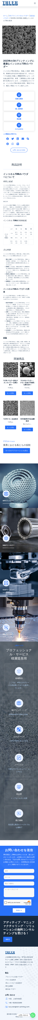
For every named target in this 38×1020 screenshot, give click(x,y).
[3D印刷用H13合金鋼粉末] (27, 408)
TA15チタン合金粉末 (10, 419)
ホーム (5, 16)
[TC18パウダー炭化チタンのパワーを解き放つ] (10, 369)
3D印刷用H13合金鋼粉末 (27, 420)
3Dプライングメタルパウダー (19, 16)
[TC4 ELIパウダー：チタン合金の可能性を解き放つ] (27, 369)
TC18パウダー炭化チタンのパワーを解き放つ (10, 383)
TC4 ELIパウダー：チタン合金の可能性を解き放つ (27, 383)
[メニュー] (35, 3)
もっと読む (10, 393)
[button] (8, 139)
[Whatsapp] (32, 1015)
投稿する (19, 910)
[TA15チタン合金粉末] (10, 408)
